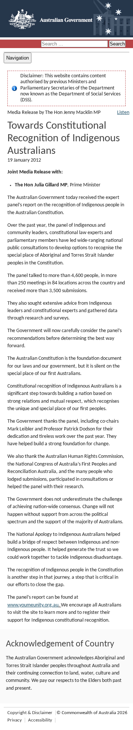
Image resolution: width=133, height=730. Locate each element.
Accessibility (40, 720)
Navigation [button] (17, 58)
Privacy (14, 720)
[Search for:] (75, 44)
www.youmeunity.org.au (32, 605)
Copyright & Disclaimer (29, 712)
